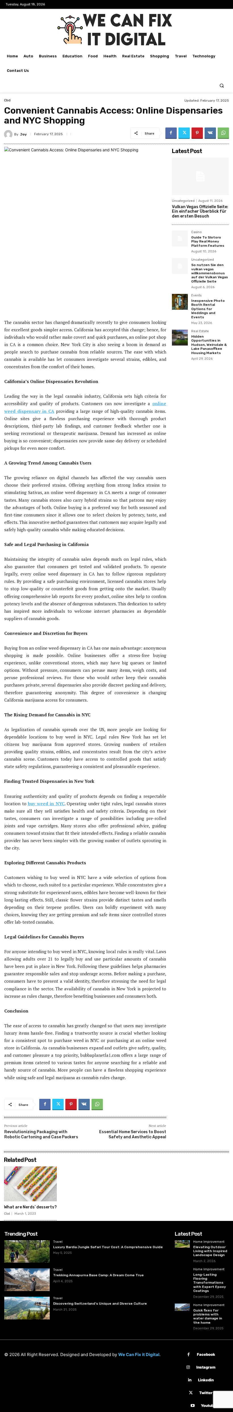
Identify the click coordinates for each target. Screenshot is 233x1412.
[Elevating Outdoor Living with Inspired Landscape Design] (182, 1244)
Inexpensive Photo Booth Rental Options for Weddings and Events (208, 309)
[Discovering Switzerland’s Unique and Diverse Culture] (27, 1308)
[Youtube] (192, 1406)
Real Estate (200, 331)
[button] (222, 85)
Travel (58, 1242)
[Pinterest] (197, 133)
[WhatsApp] (223, 133)
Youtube (208, 1405)
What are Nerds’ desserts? (30, 1207)
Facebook (206, 1354)
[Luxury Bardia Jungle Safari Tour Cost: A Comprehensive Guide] (27, 1251)
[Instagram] (188, 1367)
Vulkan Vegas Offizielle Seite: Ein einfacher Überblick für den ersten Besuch (200, 211)
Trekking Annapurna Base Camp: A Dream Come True (98, 1275)
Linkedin (206, 1380)
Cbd (7, 100)
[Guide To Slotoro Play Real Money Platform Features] (180, 238)
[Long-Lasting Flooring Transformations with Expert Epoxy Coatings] (182, 1271)
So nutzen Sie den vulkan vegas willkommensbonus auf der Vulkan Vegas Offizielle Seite (209, 273)
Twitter (206, 1392)
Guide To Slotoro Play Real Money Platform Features (207, 241)
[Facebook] (171, 133)
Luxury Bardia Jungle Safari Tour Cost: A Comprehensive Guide (108, 1247)
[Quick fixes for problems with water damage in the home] (182, 1307)
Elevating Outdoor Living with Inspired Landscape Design (210, 1251)
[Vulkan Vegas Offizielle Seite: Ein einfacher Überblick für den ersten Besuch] (200, 176)
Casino (196, 232)
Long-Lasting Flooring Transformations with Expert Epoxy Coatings (209, 1283)
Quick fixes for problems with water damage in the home (207, 1316)
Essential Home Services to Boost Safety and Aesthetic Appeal (132, 1134)
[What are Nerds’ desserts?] (30, 1183)
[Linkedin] (190, 1380)
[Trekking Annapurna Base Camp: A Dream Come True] (27, 1279)
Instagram (205, 1367)
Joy (23, 134)
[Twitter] (184, 133)
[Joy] (9, 134)
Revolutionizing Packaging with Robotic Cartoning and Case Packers (41, 1134)
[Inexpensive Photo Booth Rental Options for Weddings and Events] (180, 302)
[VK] (210, 133)
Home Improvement (208, 1242)
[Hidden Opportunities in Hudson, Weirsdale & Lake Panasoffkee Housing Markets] (180, 338)
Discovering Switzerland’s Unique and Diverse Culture (100, 1304)
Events (196, 295)
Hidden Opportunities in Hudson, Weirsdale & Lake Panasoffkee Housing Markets (209, 344)
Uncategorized (183, 200)
